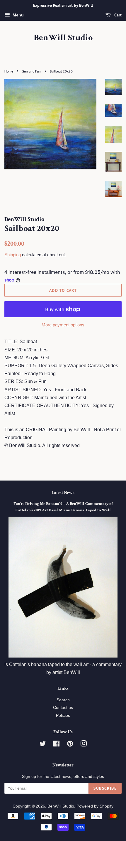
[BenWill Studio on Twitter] (43, 745)
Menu (17, 15)
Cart (117, 15)
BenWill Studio (63, 38)
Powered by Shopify (94, 806)
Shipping (12, 254)
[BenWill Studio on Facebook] (56, 745)
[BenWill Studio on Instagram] (83, 745)
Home (8, 71)
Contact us (63, 707)
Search (63, 700)
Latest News (63, 493)
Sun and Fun (31, 71)
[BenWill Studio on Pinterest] (70, 745)
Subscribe (105, 788)
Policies (63, 715)
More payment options (63, 324)
